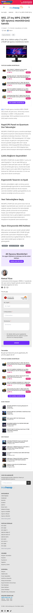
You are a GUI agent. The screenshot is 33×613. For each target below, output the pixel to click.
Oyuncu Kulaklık (5, 511)
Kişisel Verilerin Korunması (8, 583)
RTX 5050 (3, 525)
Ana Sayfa (4, 12)
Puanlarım (4, 560)
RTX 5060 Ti (4, 530)
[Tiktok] (11, 611)
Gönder (16, 343)
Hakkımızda (4, 574)
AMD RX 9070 (4, 537)
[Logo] (16, 7)
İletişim (3, 571)
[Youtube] (8, 611)
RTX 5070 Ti (4, 541)
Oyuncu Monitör (6, 35)
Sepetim (3, 562)
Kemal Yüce (6, 278)
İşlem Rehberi (5, 587)
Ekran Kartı (4, 507)
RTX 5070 (3, 539)
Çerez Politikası (5, 589)
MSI (13, 35)
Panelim (3, 557)
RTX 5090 (3, 546)
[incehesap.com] (16, 488)
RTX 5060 (3, 528)
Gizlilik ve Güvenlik (6, 578)
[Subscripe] (28, 483)
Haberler (11, 12)
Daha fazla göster (6, 518)
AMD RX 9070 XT (5, 534)
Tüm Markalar (5, 585)
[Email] (7, 287)
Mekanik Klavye (5, 509)
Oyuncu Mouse (5, 514)
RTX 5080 (3, 543)
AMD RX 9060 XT (5, 532)
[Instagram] (4, 287)
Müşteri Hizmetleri (6, 555)
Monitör (3, 500)
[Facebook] (2, 287)
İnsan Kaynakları (5, 576)
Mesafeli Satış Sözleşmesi (8, 592)
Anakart (3, 502)
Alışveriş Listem (5, 564)
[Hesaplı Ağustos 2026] (16, 2)
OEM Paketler (4, 496)
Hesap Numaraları (6, 580)
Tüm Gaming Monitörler (16, 102)
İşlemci (3, 505)
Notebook (3, 498)
